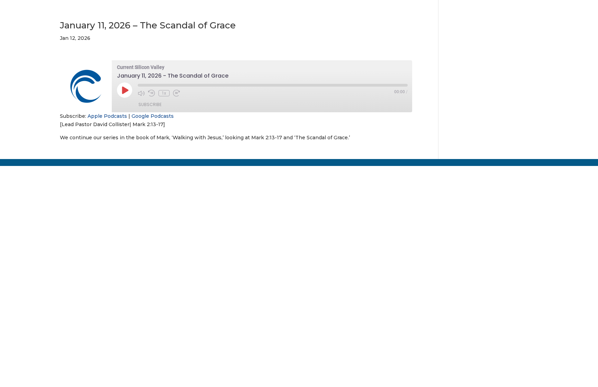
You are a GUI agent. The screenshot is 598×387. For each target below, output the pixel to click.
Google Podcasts (153, 116)
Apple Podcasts (107, 116)
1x (164, 93)
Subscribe (150, 104)
